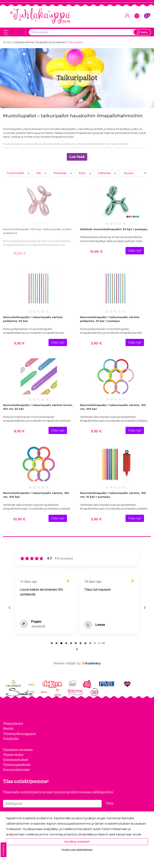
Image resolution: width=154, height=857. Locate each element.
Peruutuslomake (16, 770)
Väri (39, 173)
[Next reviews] (144, 608)
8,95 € (19, 431)
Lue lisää (77, 157)
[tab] (51, 643)
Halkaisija (104, 173)
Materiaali (60, 173)
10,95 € (19, 519)
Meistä (8, 729)
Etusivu (8, 42)
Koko (83, 173)
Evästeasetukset (15, 760)
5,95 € (96, 519)
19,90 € (19, 253)
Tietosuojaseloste (16, 765)
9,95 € (19, 343)
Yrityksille (11, 739)
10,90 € (96, 252)
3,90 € (96, 343)
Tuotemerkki (15, 173)
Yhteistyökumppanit (19, 734)
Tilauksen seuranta (18, 750)
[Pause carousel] (77, 649)
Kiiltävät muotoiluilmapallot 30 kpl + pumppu (113, 229)
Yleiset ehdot (13, 755)
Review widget (65, 663)
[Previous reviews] (9, 608)
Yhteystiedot (13, 724)
